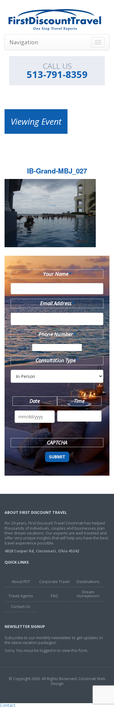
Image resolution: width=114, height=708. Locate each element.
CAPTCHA (57, 442)
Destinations (88, 581)
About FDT (21, 581)
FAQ (54, 595)
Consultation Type (57, 360)
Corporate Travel (54, 581)
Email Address (57, 303)
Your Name (57, 273)
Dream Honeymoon (88, 593)
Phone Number (57, 334)
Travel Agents (21, 595)
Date (34, 400)
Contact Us (20, 606)
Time (79, 400)
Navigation (23, 42)
